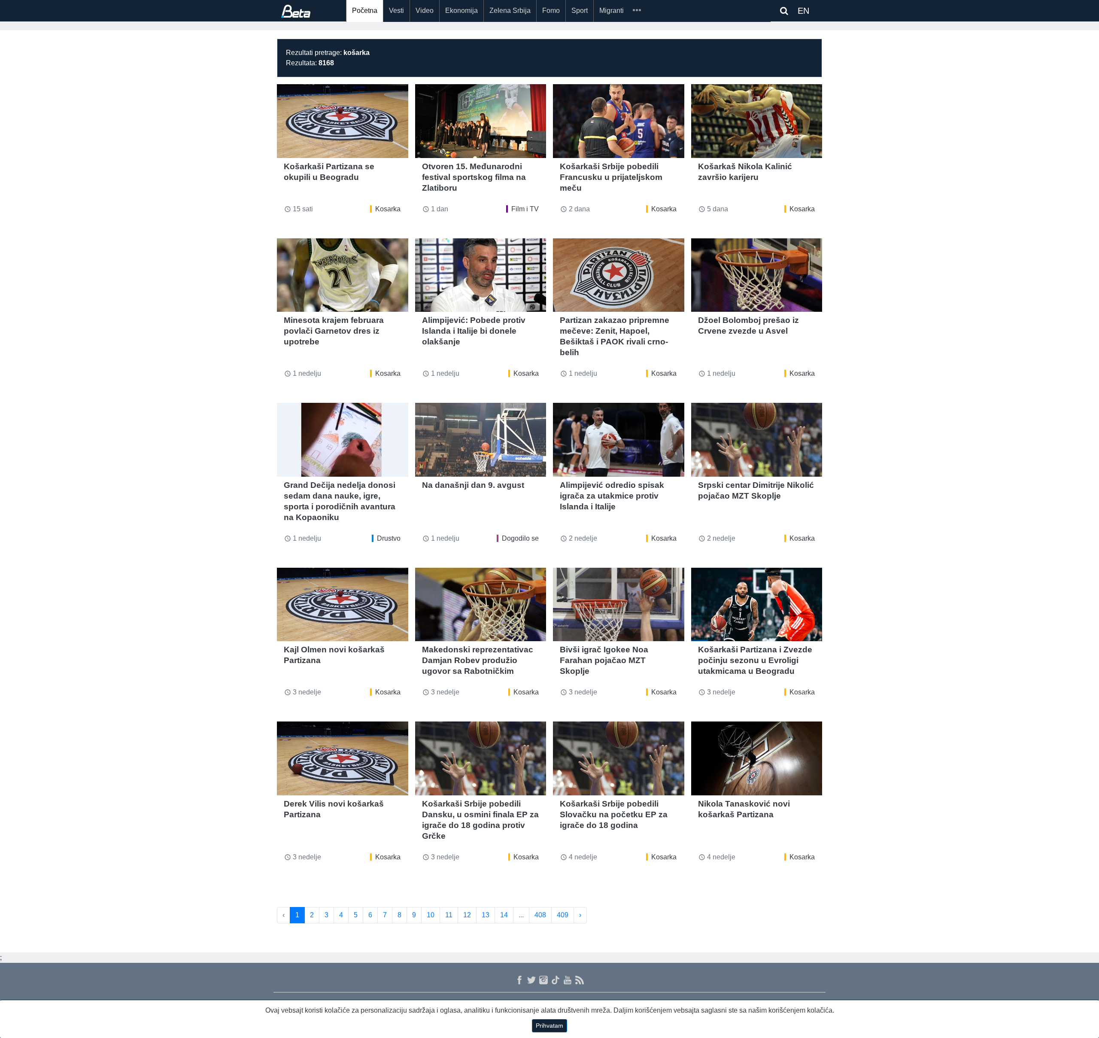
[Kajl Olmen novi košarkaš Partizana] (342, 605)
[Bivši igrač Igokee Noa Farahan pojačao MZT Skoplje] (618, 605)
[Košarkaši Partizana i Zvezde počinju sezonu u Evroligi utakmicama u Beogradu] (757, 605)
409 (562, 915)
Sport (579, 10)
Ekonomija (461, 10)
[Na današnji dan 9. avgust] (480, 440)
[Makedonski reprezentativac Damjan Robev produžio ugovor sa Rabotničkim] (480, 605)
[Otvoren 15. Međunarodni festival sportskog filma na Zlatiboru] (480, 121)
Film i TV (525, 209)
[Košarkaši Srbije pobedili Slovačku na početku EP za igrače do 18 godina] (618, 758)
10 (430, 915)
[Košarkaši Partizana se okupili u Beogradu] (342, 121)
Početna (364, 10)
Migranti (611, 10)
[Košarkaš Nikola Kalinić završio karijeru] (757, 121)
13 (485, 915)
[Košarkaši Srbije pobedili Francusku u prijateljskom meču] (618, 121)
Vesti (396, 10)
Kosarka (388, 209)
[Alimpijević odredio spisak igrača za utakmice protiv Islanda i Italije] (618, 440)
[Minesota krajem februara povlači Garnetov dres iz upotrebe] (342, 275)
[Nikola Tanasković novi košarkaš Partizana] (757, 758)
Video (425, 10)
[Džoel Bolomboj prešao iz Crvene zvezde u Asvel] (757, 275)
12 (467, 915)
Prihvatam (549, 1025)
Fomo (551, 10)
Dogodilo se (520, 538)
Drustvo (389, 538)
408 (540, 915)
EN (803, 10)
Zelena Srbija (510, 10)
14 (504, 915)
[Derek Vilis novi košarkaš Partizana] (342, 758)
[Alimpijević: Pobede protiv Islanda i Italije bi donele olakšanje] (480, 275)
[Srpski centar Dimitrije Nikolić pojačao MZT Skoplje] (757, 440)
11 (448, 915)
